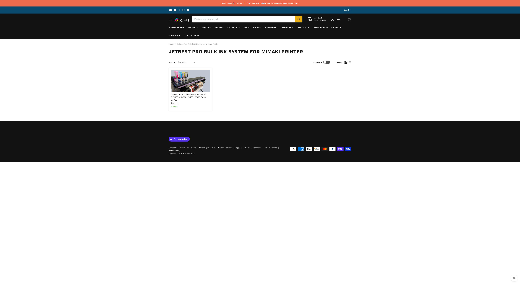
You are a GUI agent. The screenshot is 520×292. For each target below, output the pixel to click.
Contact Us (303, 27)
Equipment (271, 27)
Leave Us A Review (188, 148)
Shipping (238, 148)
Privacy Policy (174, 151)
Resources (320, 27)
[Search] (298, 19)
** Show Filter (176, 27)
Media (256, 27)
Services (287, 27)
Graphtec (233, 27)
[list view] (350, 62)
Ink (246, 27)
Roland (192, 27)
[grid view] (346, 62)
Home (171, 44)
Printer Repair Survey (207, 148)
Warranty (257, 148)
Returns (247, 148)
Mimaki (218, 27)
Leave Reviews (192, 35)
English (346, 10)
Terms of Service (270, 148)
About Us (336, 27)
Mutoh (205, 27)
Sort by (172, 62)
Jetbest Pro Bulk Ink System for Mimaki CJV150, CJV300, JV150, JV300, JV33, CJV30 (188, 97)
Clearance (175, 35)
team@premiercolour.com (286, 3)
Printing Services (225, 148)
